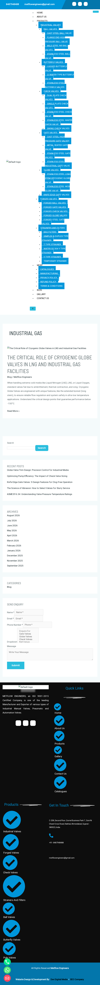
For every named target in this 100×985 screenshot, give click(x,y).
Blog (39, 290)
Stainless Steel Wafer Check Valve (58, 122)
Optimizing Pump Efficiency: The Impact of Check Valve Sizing (37, 476)
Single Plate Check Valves (56, 105)
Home (40, 12)
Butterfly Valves (53, 62)
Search (10, 443)
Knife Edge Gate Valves (56, 194)
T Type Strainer (52, 244)
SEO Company (77, 979)
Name (10, 612)
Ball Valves (50, 29)
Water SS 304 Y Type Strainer (54, 250)
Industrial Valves (50, 25)
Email (10, 618)
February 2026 (14, 545)
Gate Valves (50, 132)
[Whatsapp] (7, 970)
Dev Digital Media (59, 979)
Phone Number (15, 624)
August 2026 (13, 515)
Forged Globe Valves (55, 215)
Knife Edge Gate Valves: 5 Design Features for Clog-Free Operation (39, 482)
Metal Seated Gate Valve (56, 147)
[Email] (7, 978)
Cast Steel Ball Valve (59, 33)
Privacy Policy (48, 277)
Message (11, 646)
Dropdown (12, 641)
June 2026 (12, 525)
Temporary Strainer (55, 261)
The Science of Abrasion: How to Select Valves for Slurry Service (38, 488)
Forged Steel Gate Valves (53, 221)
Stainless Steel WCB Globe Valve (57, 188)
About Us (41, 16)
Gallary (41, 294)
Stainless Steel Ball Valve (57, 56)
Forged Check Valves (55, 211)
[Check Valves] (28, 639)
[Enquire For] (28, 631)
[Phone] (7, 961)
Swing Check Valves (58, 128)
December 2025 (15, 555)
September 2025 (15, 565)
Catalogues (47, 269)
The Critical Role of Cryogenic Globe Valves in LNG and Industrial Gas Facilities (49, 364)
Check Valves (51, 91)
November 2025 (15, 560)
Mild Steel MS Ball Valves (56, 47)
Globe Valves (51, 170)
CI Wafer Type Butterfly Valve (59, 76)
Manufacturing (49, 273)
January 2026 (14, 550)
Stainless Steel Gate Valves (57, 155)
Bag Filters (50, 232)
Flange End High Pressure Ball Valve (56, 39)
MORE (40, 265)
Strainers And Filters (52, 228)
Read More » (13, 410)
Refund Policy (48, 281)
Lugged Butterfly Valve (56, 68)
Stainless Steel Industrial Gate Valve (57, 163)
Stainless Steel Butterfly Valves (55, 85)
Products (42, 21)
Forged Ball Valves (55, 203)
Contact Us (43, 298)
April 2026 (12, 535)
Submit (16, 665)
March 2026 (13, 540)
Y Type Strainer (52, 257)
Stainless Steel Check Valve (58, 114)
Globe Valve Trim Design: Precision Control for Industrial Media (38, 470)
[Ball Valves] (28, 642)
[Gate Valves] (28, 633)
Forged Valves (48, 199)
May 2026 (12, 530)
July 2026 (12, 520)
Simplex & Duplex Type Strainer (55, 238)
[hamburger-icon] (96, 12)
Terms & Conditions (51, 286)
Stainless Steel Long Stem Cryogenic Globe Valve (58, 178)
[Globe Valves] (28, 636)
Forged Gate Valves (55, 207)
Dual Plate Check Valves (56, 97)
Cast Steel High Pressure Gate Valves (57, 138)
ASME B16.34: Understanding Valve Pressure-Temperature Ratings (39, 494)
